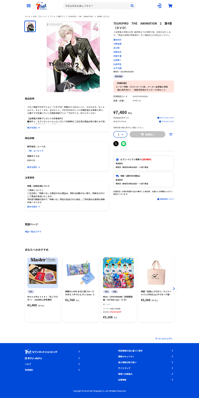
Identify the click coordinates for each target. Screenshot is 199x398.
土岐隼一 (117, 60)
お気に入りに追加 (171, 134)
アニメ (52, 16)
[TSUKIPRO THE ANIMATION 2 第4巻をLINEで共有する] (123, 143)
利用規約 (29, 369)
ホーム (27, 16)
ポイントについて (167, 117)
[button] (30, 26)
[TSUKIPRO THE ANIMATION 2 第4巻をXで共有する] (116, 143)
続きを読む (32, 127)
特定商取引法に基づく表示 (130, 350)
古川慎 (116, 47)
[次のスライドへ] (173, 288)
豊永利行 (117, 39)
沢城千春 (117, 55)
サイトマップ (124, 368)
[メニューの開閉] (28, 6)
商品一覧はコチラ (33, 231)
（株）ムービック (35, 150)
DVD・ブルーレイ (40, 16)
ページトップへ (165, 338)
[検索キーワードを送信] (132, 6)
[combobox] (99, 5)
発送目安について (167, 199)
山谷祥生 (117, 64)
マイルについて (168, 121)
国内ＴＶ (61, 16)
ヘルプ (28, 364)
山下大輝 (117, 68)
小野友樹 (117, 43)
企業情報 (122, 379)
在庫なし (150, 134)
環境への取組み (125, 373)
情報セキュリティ (126, 356)
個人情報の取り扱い (127, 362)
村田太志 (117, 51)
